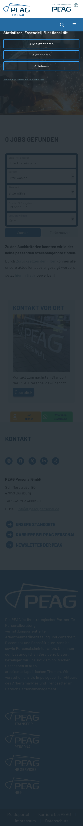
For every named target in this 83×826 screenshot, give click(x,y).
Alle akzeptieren (41, 44)
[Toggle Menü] (74, 24)
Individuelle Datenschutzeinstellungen (23, 79)
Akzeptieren (41, 55)
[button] (64, 24)
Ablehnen (41, 66)
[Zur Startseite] (16, 8)
